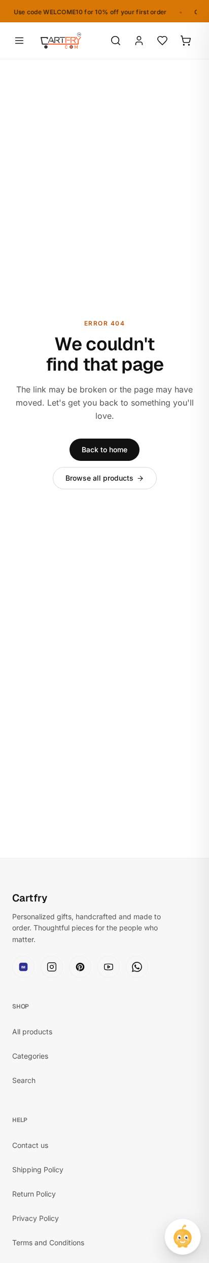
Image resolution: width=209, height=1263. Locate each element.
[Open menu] (19, 40)
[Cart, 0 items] (186, 40)
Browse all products (99, 478)
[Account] (139, 40)
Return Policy (34, 1193)
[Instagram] (52, 967)
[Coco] (182, 1236)
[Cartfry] (61, 40)
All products (32, 1031)
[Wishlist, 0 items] (162, 40)
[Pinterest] (80, 967)
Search (24, 1080)
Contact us (30, 1145)
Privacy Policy (35, 1218)
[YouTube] (108, 967)
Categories (30, 1056)
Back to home (104, 449)
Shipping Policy (37, 1169)
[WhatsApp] (137, 967)
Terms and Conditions (48, 1242)
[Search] (115, 40)
